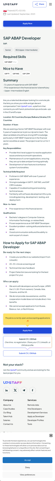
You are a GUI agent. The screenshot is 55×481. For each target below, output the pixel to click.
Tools (30, 424)
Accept (27, 460)
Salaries (6, 420)
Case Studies (9, 408)
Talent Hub (7, 416)
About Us (7, 404)
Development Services (38, 412)
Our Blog (7, 412)
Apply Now (27, 23)
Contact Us (8, 424)
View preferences (27, 475)
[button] (51, 435)
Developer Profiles (36, 420)
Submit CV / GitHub (27, 353)
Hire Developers (35, 408)
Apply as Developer (36, 416)
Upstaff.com (26, 106)
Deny (27, 467)
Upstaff (13, 369)
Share (41, 4)
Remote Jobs (33, 404)
